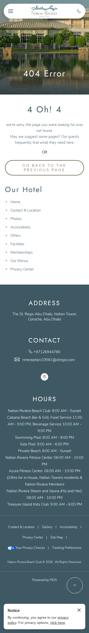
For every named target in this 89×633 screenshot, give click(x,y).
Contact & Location (25, 210)
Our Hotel (24, 189)
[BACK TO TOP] (75, 585)
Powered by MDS (44, 580)
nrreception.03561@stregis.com (48, 359)
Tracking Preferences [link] (66, 548)
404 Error (44, 73)
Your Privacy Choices (30, 548)
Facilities (17, 244)
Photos (16, 218)
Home (15, 201)
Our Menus (19, 260)
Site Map (56, 537)
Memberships (21, 252)
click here (57, 623)
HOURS (45, 399)
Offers (15, 235)
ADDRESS (44, 303)
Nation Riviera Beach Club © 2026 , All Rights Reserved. (44, 562)
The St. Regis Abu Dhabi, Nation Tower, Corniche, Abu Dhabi (44, 317)
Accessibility (20, 227)
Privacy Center (22, 269)
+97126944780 (47, 351)
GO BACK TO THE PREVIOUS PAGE (44, 167)
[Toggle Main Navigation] (11, 11)
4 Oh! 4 (44, 109)
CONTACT (44, 340)
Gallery (47, 527)
